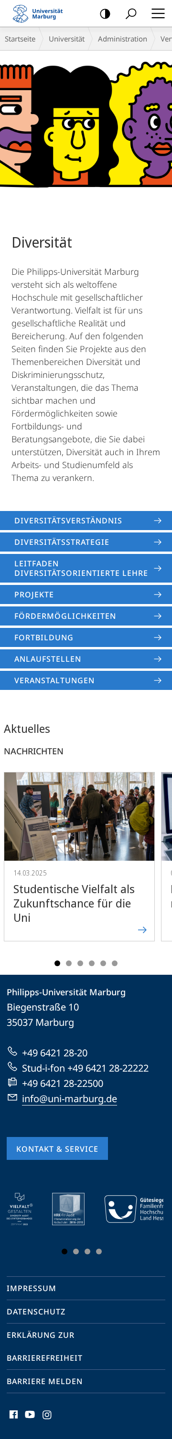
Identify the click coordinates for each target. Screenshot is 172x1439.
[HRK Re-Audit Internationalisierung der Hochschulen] (75, 1209)
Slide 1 (57, 963)
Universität (67, 38)
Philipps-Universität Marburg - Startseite (40, 13)
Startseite (20, 38)
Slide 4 (92, 963)
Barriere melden (45, 1381)
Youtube (29, 1419)
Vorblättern (158, 866)
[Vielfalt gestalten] (26, 1209)
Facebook (13, 1419)
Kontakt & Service (57, 1149)
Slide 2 (69, 963)
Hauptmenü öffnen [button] (158, 13)
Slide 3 (80, 963)
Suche (131, 13)
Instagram (48, 1419)
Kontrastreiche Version (105, 13)
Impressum (31, 1288)
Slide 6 (115, 963)
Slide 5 (103, 963)
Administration (122, 38)
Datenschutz (36, 1311)
